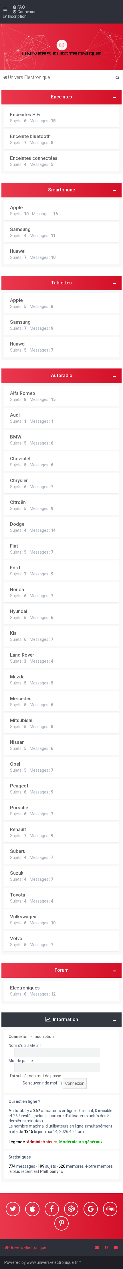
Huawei (17, 251)
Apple (16, 207)
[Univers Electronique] (61, 47)
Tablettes (61, 283)
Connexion (19, 1036)
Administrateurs (42, 1142)
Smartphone (61, 190)
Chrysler (19, 480)
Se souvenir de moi (40, 1083)
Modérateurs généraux (80, 1142)
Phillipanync (51, 1171)
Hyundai (18, 611)
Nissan (17, 742)
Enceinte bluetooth (30, 136)
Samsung (20, 229)
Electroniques (25, 988)
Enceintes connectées (33, 158)
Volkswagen (23, 916)
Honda (17, 589)
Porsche (19, 807)
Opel (15, 764)
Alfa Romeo (22, 393)
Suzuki (17, 873)
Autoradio (61, 375)
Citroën (18, 502)
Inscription (43, 1036)
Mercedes (20, 698)
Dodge (17, 524)
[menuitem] (18, 7)
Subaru (17, 851)
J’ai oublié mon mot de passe (35, 1076)
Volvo (16, 938)
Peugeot (19, 786)
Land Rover (22, 655)
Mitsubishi (21, 720)
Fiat (14, 546)
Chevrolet (20, 458)
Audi (15, 415)
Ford (15, 568)
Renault (18, 829)
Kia (13, 633)
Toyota (17, 895)
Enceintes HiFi (25, 114)
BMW (15, 437)
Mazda (17, 677)
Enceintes (61, 97)
